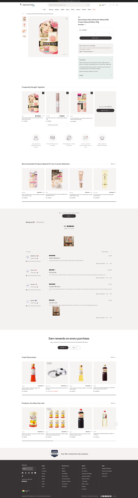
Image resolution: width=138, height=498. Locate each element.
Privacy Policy (90, 496)
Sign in (69, 216)
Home (67, 9)
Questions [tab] (40, 222)
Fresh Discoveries (29, 357)
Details (81, 75)
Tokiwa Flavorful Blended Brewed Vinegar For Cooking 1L (103, 434)
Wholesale (64, 486)
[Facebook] (22, 473)
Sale (94, 9)
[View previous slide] (62, 54)
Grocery (51, 9)
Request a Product (66, 481)
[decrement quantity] (82, 33)
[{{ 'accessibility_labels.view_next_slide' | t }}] (116, 424)
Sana (79, 17)
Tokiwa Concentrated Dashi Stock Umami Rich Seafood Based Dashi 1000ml (104, 388)
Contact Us (104, 476)
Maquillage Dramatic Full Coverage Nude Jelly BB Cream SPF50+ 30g (81, 195)
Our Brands (84, 471)
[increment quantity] (109, 33)
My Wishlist (64, 473)
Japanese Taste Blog (86, 473)
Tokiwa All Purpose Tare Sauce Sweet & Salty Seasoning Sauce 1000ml (80, 434)
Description (82, 60)
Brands (84, 9)
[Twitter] (25, 473)
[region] (69, 241)
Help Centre (105, 473)
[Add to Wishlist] (66, 18)
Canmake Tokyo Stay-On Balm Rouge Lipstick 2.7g (56, 118)
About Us (84, 468)
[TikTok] (22, 476)
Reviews (84, 486)
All (44, 9)
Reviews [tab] (30, 222)
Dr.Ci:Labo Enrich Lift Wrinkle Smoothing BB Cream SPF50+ (103, 195)
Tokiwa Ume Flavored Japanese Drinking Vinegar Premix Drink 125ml (33, 434)
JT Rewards (84, 481)
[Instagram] (29, 473)
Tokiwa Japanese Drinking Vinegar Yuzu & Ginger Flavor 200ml (81, 388)
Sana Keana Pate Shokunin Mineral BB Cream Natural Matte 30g (32, 118)
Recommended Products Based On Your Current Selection (46, 164)
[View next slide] (66, 54)
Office (72, 9)
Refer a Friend (85, 484)
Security (96, 496)
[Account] (110, 5)
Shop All (113, 163)
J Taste (43, 468)
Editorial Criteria (85, 478)
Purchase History (66, 478)
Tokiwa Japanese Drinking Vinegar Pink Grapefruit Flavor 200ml (31, 388)
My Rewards (65, 484)
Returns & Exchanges (107, 471)
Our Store (84, 489)
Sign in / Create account (85, 51)
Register (64, 471)
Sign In (63, 468)
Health (62, 9)
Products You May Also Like (33, 403)
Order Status (65, 476)
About (89, 9)
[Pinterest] (32, 473)
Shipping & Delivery (106, 468)
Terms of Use (84, 496)
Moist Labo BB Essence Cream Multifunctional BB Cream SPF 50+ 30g (33, 195)
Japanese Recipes (86, 476)
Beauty (57, 9)
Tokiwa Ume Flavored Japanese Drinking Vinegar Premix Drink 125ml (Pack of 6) (57, 434)
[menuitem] (44, 9)
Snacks (43, 473)
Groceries (44, 471)
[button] (82, 24)
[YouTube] (35, 473)
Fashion (78, 9)
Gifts (43, 486)
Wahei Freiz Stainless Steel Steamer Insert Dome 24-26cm (57, 388)
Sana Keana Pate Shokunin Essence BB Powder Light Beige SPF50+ (56, 195)
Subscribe (34, 468)
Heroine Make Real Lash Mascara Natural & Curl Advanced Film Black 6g (81, 119)
